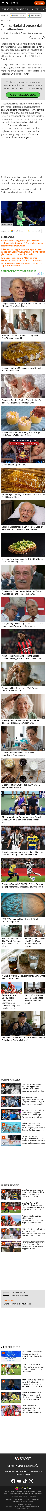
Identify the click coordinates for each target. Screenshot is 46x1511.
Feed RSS (19, 1474)
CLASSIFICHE (22, 9)
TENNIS (8, 21)
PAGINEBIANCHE (15, 1493)
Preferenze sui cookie (20, 1501)
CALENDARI (7, 9)
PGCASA (6, 1493)
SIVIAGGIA (38, 1493)
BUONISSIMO (23, 1496)
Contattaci (24, 1472)
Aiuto (31, 1501)
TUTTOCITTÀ (26, 1493)
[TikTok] (25, 1482)
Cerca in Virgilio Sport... (21, 1465)
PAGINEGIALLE (22, 1491)
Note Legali (18, 1499)
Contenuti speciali (11, 1472)
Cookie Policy (35, 1499)
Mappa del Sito (36, 1472)
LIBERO (7, 1491)
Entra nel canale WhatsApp (24, 95)
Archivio (27, 1474)
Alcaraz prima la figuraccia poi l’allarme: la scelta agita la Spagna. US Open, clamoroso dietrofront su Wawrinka (22, 243)
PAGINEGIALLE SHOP (35, 1491)
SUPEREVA (32, 1496)
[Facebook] (13, 1482)
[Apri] (3, 3)
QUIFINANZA (14, 1496)
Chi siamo (9, 1499)
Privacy (26, 1499)
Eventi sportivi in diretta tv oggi (17, 1303)
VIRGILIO (13, 1491)
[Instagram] (31, 1482)
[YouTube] (19, 1482)
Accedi (39, 3)
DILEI (32, 1493)
